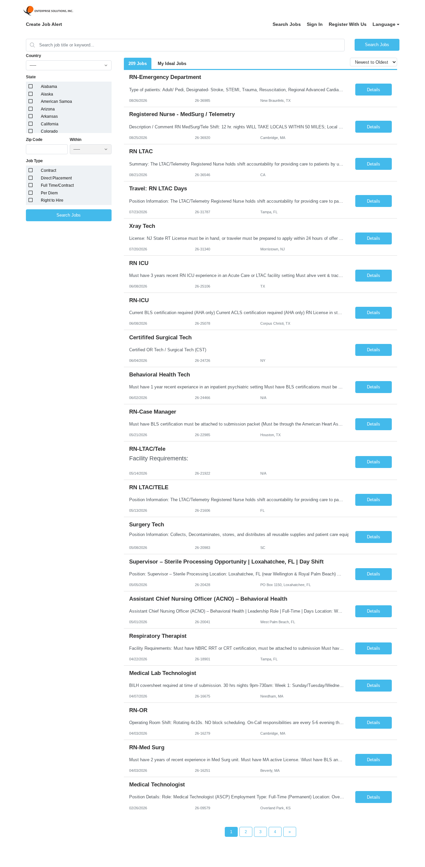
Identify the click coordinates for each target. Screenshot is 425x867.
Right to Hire (52, 200)
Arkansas (49, 116)
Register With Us (348, 24)
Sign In (315, 24)
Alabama (49, 86)
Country (33, 55)
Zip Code (34, 139)
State (31, 77)
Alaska (47, 94)
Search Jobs (287, 24)
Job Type (34, 161)
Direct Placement (56, 178)
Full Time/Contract (57, 185)
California (49, 124)
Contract (48, 170)
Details (373, 89)
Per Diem (49, 193)
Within (75, 139)
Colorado (49, 131)
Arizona (48, 109)
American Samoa (56, 101)
